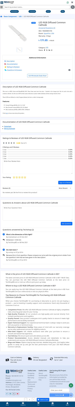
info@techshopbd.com (13, 380)
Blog (62, 11)
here (7, 113)
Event (48, 11)
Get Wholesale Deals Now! (37, 76)
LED (20, 16)
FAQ (40, 380)
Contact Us (42, 378)
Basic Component (10, 16)
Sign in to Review (65, 183)
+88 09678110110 (17, 376)
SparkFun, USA (49, 33)
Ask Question (66, 224)
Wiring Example (9, 129)
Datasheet (7, 126)
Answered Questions (47, 28)
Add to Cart (44, 400)
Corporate (32, 11)
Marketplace (14, 11)
